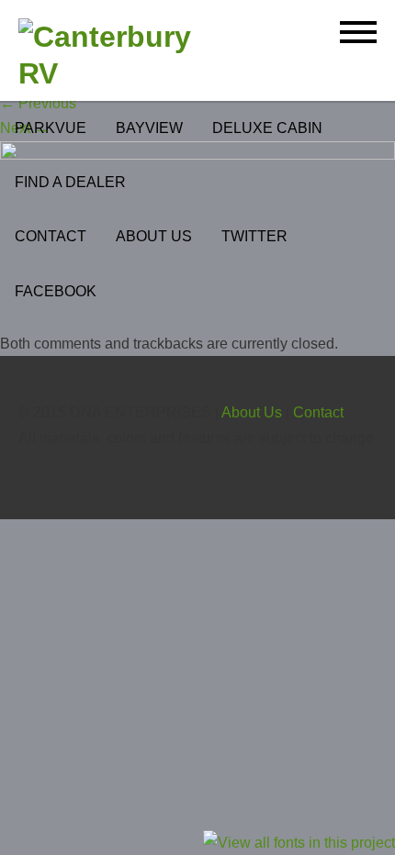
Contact (50, 236)
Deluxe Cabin (267, 128)
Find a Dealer (70, 182)
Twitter (254, 236)
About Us (154, 236)
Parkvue (50, 128)
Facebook (55, 291)
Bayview (149, 128)
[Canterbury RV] (122, 55)
